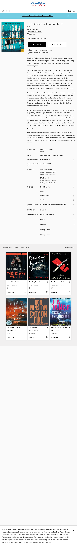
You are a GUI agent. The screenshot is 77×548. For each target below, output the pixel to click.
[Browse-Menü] (73, 10)
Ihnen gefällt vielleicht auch (14, 247)
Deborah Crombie (36, 32)
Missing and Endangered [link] (59, 327)
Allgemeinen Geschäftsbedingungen (56, 529)
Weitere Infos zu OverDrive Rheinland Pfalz (37, 16)
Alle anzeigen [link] (69, 248)
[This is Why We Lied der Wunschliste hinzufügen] (25, 291)
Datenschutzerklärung (16, 532)
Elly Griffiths (34, 285)
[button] (37, 44)
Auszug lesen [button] (57, 44)
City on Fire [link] (33, 327)
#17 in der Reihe (32, 29)
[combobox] (34, 11)
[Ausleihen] (69, 11)
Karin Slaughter (13, 285)
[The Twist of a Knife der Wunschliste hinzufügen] (69, 291)
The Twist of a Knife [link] (57, 282)
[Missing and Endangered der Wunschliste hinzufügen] (69, 337)
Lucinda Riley (12, 330)
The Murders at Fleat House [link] (15, 327)
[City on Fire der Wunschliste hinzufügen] (47, 337)
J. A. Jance (56, 330)
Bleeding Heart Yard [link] (35, 282)
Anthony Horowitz (58, 285)
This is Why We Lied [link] (13, 282)
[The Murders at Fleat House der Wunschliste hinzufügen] (25, 337)
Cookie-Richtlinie (45, 542)
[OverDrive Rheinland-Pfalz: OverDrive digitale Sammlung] (38, 4)
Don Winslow (34, 330)
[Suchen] (3, 10)
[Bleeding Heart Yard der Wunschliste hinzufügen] (47, 291)
